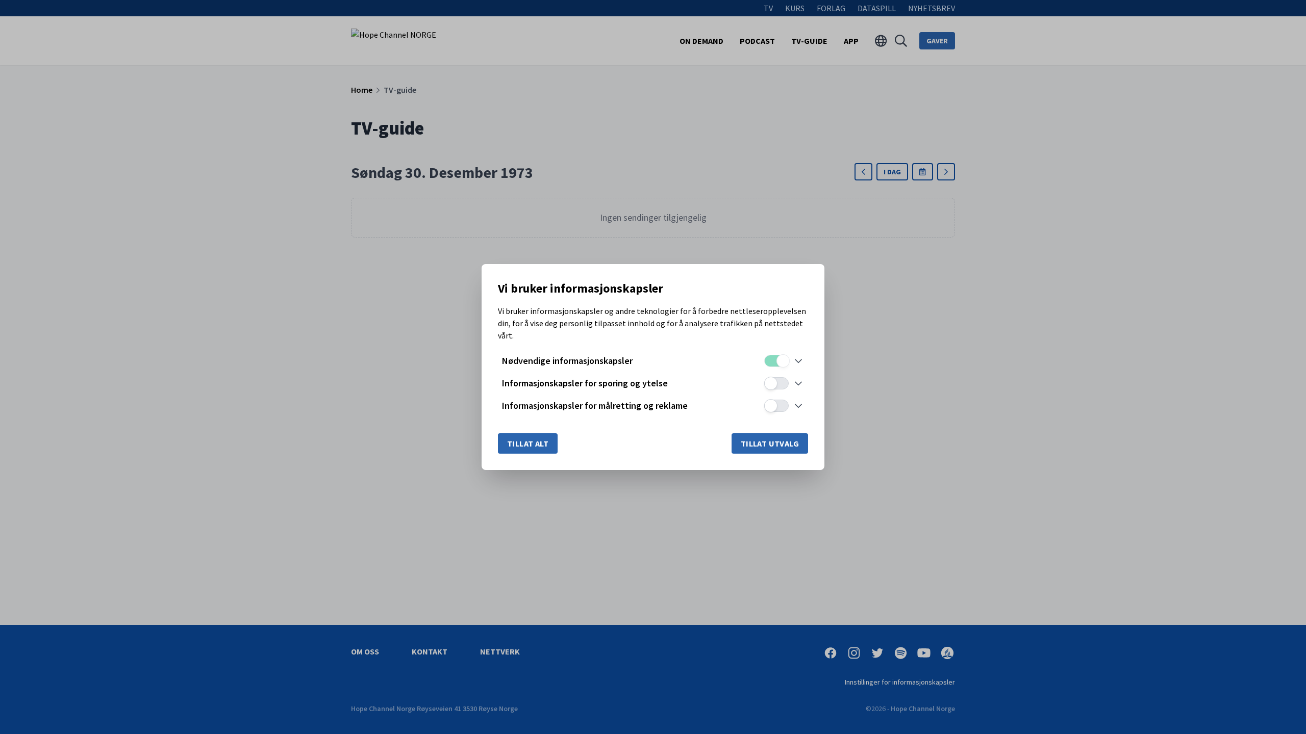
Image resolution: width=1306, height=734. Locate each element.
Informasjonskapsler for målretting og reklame (595, 405)
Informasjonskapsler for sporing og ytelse (585, 383)
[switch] (776, 361)
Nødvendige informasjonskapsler (567, 360)
